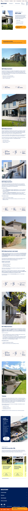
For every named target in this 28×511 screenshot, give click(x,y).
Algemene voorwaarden (16, 506)
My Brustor (2, 1)
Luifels (2, 6)
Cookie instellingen (9, 506)
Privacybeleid (23, 506)
